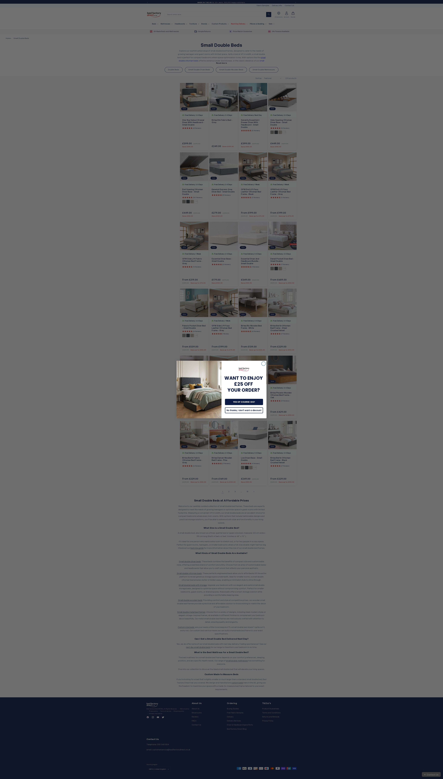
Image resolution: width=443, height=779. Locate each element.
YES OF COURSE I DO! (244, 401)
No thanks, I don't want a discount (244, 410)
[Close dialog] (264, 364)
